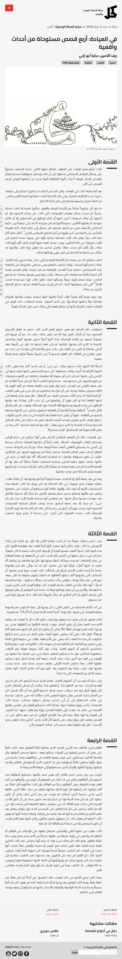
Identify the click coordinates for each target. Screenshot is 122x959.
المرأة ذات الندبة (109, 914)
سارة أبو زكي (88, 55)
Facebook (26, 953)
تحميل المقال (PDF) (71, 62)
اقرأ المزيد (90, 932)
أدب (49, 26)
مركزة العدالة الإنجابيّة (68, 26)
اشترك (75, 952)
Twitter (14, 953)
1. (1, 209)
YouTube (8, 953)
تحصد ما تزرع (52, 914)
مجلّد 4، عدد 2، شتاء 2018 (101, 26)
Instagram (20, 953)
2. (1, 260)
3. (1, 366)
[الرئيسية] (110, 12)
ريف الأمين (108, 55)
